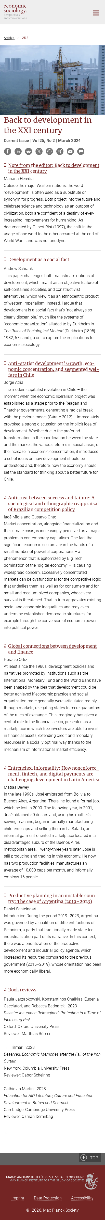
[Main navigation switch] (96, 13)
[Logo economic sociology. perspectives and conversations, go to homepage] (43, 11)
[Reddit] (28, 151)
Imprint (17, 1198)
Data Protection (48, 1198)
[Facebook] (7, 151)
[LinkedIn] (18, 151)
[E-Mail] (70, 151)
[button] (52, 1132)
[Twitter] (39, 151)
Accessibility (82, 1198)
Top (94, 1157)
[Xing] (60, 151)
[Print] (81, 151)
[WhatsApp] (49, 151)
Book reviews (22, 990)
